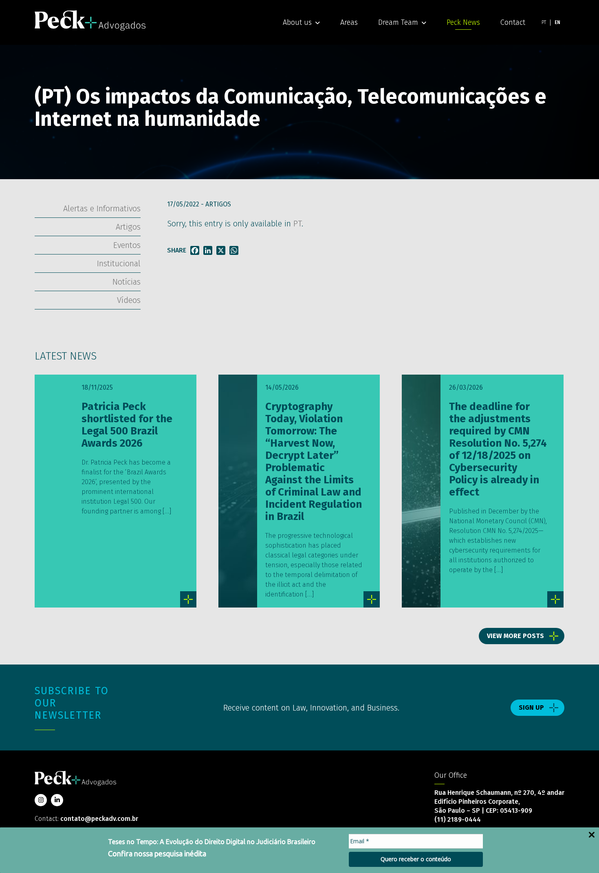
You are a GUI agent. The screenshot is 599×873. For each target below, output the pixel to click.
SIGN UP (531, 707)
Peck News (463, 22)
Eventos (127, 245)
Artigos (218, 204)
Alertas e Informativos (102, 208)
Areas (349, 22)
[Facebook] (194, 250)
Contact (512, 22)
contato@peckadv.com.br (99, 819)
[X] (220, 250)
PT (297, 223)
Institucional (119, 263)
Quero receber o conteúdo (416, 859)
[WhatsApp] (233, 250)
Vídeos (129, 300)
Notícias (126, 282)
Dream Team (398, 22)
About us (297, 22)
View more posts (515, 636)
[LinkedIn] (207, 250)
